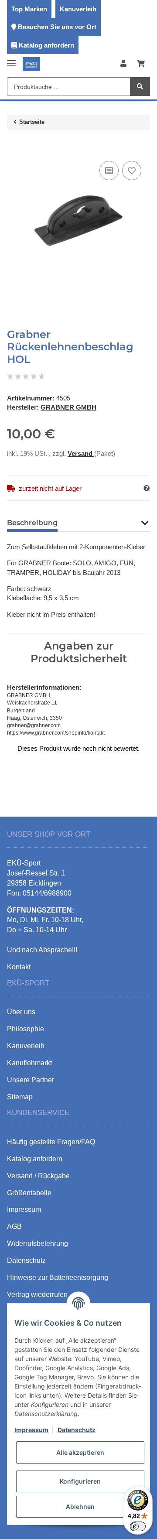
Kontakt (19, 967)
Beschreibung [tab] (32, 523)
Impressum (31, 1429)
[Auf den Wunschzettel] (131, 170)
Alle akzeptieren (80, 1452)
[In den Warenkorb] (14, 145)
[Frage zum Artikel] (146, 488)
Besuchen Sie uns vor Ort (57, 27)
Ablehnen (80, 1506)
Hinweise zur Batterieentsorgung (57, 1277)
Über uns (21, 1012)
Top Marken (29, 9)
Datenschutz (77, 1429)
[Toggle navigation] (11, 59)
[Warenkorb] (141, 63)
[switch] (138, 1526)
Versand (81, 453)
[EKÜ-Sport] (31, 64)
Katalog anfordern (46, 45)
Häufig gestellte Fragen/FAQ (51, 1142)
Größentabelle (29, 1193)
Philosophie (25, 1029)
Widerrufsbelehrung (37, 1243)
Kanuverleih (78, 9)
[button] (123, 63)
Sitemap (20, 1097)
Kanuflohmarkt (29, 1063)
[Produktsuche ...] (140, 86)
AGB (14, 1226)
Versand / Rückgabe (38, 1176)
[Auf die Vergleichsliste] (109, 170)
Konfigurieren (80, 1481)
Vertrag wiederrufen (37, 1294)
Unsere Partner (30, 1080)
